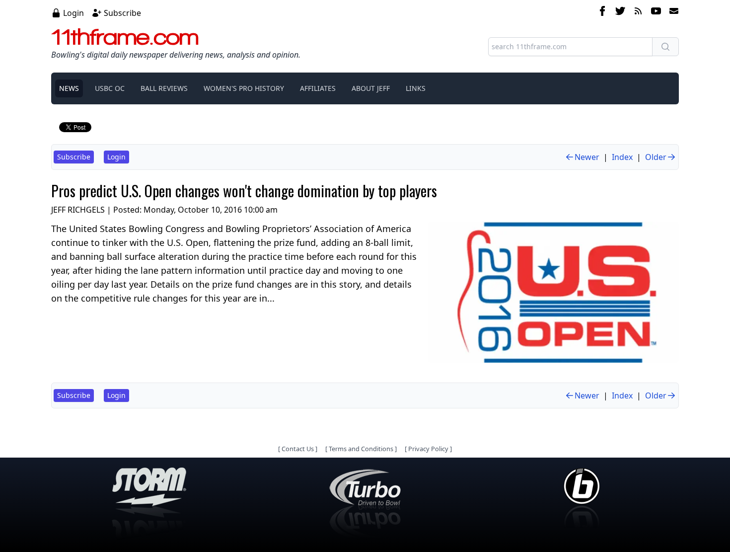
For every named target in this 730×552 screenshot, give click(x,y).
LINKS (416, 88)
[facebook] (602, 12)
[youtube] (656, 12)
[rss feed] (638, 12)
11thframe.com (125, 37)
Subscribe (122, 12)
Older (655, 157)
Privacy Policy (428, 448)
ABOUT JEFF (371, 88)
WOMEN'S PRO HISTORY (244, 88)
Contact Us (298, 448)
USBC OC (110, 88)
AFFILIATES (318, 88)
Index (622, 157)
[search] (665, 46)
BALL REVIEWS (164, 88)
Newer (587, 157)
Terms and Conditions (361, 448)
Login (73, 12)
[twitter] (620, 12)
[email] (672, 12)
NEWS (69, 88)
